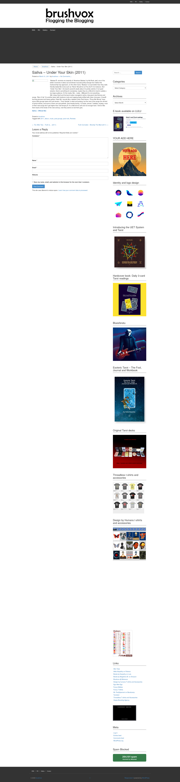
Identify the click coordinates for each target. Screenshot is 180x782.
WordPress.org (118, 741)
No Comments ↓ (65, 76)
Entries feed (117, 735)
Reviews (73, 118)
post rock (66, 118)
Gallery (141, 2)
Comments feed (118, 738)
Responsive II (129, 778)
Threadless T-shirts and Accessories (125, 697)
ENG (131, 2)
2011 (42, 118)
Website (35, 175)
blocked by (131, 758)
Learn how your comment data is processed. (73, 190)
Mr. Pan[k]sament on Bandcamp (124, 692)
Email (34, 167)
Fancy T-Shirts (118, 690)
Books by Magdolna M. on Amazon (124, 677)
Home (36, 66)
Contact (147, 2)
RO (136, 2)
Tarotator (116, 695)
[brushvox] (70, 15)
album (47, 118)
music (52, 118)
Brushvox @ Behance (120, 679)
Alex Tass (116, 669)
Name (34, 160)
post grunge (58, 118)
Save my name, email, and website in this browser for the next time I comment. (62, 182)
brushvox (45, 66)
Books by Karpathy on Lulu (122, 674)
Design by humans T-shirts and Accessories (127, 682)
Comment (36, 136)
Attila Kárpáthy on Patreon (122, 671)
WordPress (145, 778)
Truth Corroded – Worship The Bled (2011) (93, 125)
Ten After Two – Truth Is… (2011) (44, 125)
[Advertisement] (90, 47)
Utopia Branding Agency (121, 700)
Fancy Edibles (118, 687)
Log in (115, 733)
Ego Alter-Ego (117, 684)
